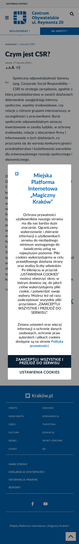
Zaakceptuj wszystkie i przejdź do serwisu (39, 361)
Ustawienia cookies (40, 372)
